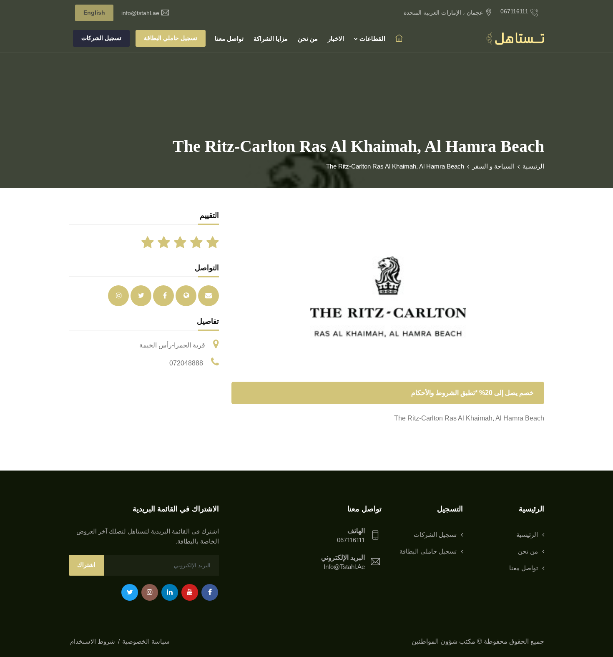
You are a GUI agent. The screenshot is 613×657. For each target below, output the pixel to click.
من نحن (308, 38)
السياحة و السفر (493, 166)
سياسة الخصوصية (146, 641)
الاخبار (336, 38)
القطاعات (371, 38)
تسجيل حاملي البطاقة (170, 38)
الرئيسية (533, 166)
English (94, 12)
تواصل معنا (229, 38)
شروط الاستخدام (92, 641)
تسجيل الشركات (101, 38)
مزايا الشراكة (271, 38)
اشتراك (86, 564)
